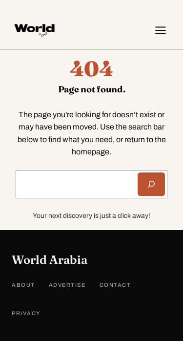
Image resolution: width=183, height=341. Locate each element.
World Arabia (49, 260)
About (23, 285)
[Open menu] (160, 30)
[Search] (151, 184)
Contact (115, 285)
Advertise (67, 285)
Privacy (26, 313)
